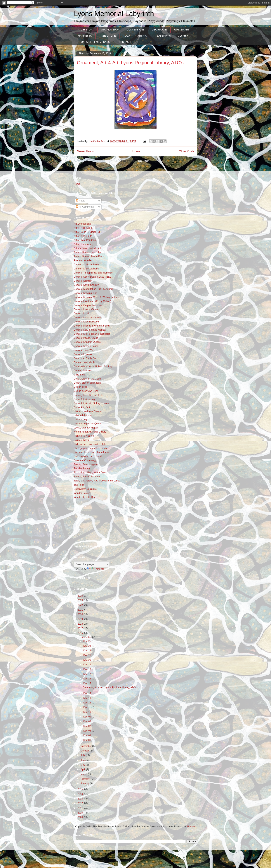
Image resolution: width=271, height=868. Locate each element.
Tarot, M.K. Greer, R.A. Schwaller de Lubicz (97, 480)
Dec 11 (87, 707)
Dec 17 (87, 674)
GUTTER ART (181, 29)
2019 (81, 619)
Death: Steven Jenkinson (87, 382)
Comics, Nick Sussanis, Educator (92, 333)
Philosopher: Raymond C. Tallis (90, 444)
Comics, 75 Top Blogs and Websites (93, 272)
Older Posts (186, 151)
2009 (81, 817)
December (86, 637)
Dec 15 (87, 683)
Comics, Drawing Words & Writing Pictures (96, 297)
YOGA (126, 35)
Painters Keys (81, 440)
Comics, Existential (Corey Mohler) (92, 301)
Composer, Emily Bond (86, 358)
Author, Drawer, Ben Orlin (87, 252)
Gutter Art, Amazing (84, 399)
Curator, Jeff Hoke (83, 370)
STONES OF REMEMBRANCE (95, 42)
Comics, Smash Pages (86, 346)
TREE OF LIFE (107, 35)
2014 (81, 794)
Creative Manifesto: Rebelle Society (93, 366)
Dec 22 (87, 650)
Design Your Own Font (86, 390)
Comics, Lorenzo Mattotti (87, 317)
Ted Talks (79, 484)
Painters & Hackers (84, 435)
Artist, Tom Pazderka (85, 240)
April (83, 769)
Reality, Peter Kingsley (86, 464)
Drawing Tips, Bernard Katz (88, 395)
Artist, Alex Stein (83, 227)
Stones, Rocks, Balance (87, 476)
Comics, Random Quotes (87, 342)
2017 (81, 628)
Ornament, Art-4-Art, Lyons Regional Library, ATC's (130, 62)
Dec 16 (87, 678)
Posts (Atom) (143, 160)
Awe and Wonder (83, 260)
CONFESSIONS (135, 29)
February (86, 778)
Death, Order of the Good (87, 378)
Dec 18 (87, 669)
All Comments (86, 206)
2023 (81, 600)
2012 (81, 803)
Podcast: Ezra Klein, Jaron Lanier (92, 452)
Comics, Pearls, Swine (86, 337)
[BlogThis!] (154, 141)
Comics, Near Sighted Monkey (90, 329)
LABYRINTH (164, 35)
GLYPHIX (183, 35)
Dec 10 (87, 712)
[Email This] (151, 141)
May (83, 764)
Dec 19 (87, 664)
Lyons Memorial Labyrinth (114, 14)
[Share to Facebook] (161, 141)
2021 (81, 609)
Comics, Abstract (83, 280)
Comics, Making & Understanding (92, 325)
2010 (81, 812)
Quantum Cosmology (85, 460)
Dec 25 (87, 641)
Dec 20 (87, 660)
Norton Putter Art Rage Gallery (90, 431)
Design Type (80, 386)
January (85, 783)
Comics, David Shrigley (86, 284)
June (83, 760)
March (84, 774)
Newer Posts (85, 151)
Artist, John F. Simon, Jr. (87, 231)
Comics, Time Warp (84, 350)
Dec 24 (87, 646)
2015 (81, 789)
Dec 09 (87, 716)
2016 (81, 633)
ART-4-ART (144, 35)
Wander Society (82, 493)
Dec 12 (87, 702)
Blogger (191, 826)
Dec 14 (87, 693)
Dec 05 (87, 730)
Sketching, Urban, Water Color (90, 472)
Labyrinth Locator (83, 415)
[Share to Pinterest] (165, 141)
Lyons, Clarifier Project (86, 427)
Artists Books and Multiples (88, 248)
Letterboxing (80, 419)
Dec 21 (87, 655)
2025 (81, 595)
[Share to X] (158, 141)
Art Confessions (82, 223)
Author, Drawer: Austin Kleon (89, 256)
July (83, 755)
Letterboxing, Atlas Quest (87, 423)
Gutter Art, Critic (82, 407)
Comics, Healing (82, 313)
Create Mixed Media (84, 362)
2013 (81, 798)
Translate (99, 569)
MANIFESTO (85, 35)
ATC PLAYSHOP (110, 29)
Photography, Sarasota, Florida (90, 448)
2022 (81, 605)
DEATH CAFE (159, 29)
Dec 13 (87, 698)
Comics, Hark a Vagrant (86, 309)
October (85, 750)
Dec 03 (87, 735)
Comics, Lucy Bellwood (86, 321)
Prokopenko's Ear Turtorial (88, 456)
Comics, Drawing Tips (85, 293)
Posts (81, 200)
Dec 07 (87, 726)
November (86, 746)
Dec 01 (87, 740)
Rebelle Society (82, 468)
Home (136, 151)
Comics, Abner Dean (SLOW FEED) (93, 276)
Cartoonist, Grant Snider (87, 264)
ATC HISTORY (86, 29)
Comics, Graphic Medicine (88, 305)
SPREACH (125, 42)
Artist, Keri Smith (83, 236)
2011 (81, 808)
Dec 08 (87, 721)
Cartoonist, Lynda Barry (86, 268)
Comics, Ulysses (83, 354)
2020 (81, 614)
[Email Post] (144, 141)
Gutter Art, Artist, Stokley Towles (91, 403)
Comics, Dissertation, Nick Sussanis (93, 289)
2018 (81, 623)
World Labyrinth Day (84, 497)
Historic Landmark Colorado (88, 411)
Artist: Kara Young (83, 244)
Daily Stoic (79, 374)
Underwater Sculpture (85, 489)
